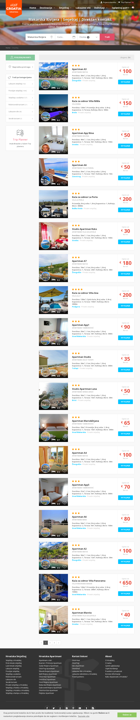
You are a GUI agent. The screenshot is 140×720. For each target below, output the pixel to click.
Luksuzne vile (83, 7)
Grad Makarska (79, 336)
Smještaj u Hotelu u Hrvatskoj (17, 688)
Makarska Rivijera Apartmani (50, 685)
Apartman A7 (79, 261)
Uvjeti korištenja (111, 668)
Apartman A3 (79, 69)
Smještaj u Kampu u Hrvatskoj (17, 693)
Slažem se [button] (127, 715)
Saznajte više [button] (83, 716)
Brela (74, 112)
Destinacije (46, 7)
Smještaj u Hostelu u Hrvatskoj (17, 690)
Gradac (75, 144)
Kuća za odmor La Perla (85, 197)
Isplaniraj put (119, 7)
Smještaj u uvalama (18, 97)
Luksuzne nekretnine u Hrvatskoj (84, 674)
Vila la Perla (78, 200)
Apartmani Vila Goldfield (84, 232)
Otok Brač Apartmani (47, 679)
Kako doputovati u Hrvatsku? (116, 677)
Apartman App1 (80, 324)
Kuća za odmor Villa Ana (85, 292)
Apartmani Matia (80, 72)
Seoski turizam (15, 118)
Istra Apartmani (78, 666)
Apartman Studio (81, 356)
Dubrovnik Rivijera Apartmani (50, 688)
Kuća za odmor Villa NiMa (86, 101)
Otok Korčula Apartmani (48, 690)
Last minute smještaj (13, 666)
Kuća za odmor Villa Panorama (88, 580)
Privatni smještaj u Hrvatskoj (16, 685)
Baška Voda (77, 208)
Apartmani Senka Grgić (83, 392)
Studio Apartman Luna (84, 388)
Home (33, 7)
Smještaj (64, 7)
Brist (74, 400)
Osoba (84, 37)
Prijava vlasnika (109, 2)
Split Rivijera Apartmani (48, 674)
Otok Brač (76, 668)
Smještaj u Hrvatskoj (13, 660)
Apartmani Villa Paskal (83, 168)
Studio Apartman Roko (84, 229)
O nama (108, 663)
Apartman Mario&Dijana (85, 420)
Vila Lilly (76, 296)
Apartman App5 (80, 484)
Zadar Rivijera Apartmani (48, 666)
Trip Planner (127, 2)
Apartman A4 (79, 452)
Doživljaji (99, 7)
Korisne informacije (112, 674)
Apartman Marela (82, 612)
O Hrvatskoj (109, 660)
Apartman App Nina (83, 133)
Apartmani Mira (79, 520)
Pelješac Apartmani (46, 693)
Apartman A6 (79, 165)
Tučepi (75, 368)
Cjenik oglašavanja (112, 666)
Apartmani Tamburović (83, 328)
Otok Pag (75, 663)
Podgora (76, 306)
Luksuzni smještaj (17, 84)
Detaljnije (125, 82)
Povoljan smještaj (18, 91)
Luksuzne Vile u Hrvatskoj (81, 671)
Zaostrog (76, 176)
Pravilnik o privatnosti (113, 671)
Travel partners (78, 677)
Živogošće (77, 80)
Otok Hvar (76, 660)
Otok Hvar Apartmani (47, 677)
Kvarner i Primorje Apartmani (50, 663)
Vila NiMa (76, 104)
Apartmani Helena (80, 136)
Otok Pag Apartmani (47, 668)
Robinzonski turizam (18, 104)
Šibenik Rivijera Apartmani (49, 671)
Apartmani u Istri (45, 660)
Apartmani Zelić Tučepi (83, 360)
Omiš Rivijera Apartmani (48, 682)
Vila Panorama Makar (82, 584)
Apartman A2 (79, 548)
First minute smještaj (14, 663)
